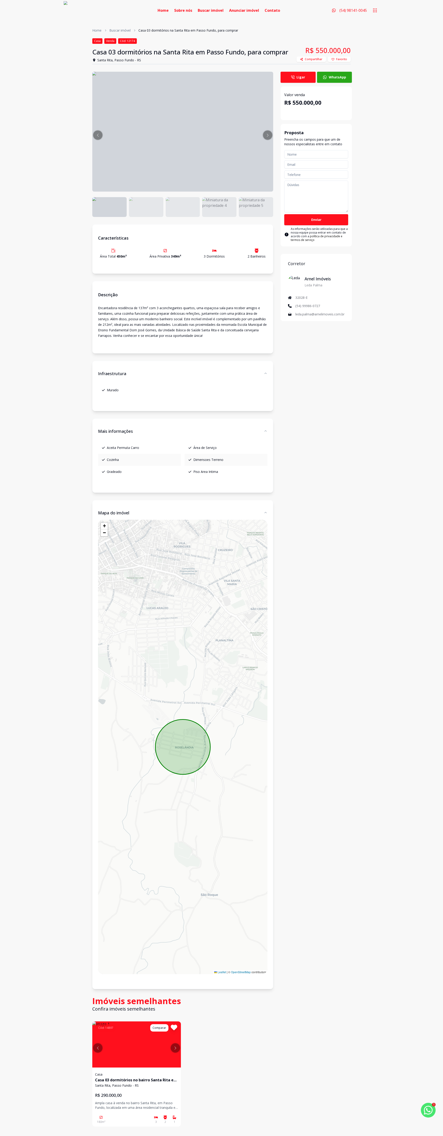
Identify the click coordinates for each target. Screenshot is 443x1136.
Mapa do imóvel (113, 513)
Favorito (341, 59)
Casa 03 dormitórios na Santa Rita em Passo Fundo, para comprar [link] (188, 30)
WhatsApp (337, 77)
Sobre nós (183, 10)
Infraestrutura (112, 373)
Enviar (316, 219)
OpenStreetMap (241, 972)
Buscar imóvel (211, 10)
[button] (97, 135)
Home (163, 10)
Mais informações (115, 431)
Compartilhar (313, 59)
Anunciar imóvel (244, 10)
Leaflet (221, 972)
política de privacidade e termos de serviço (316, 238)
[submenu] (375, 10)
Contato (272, 10)
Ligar (300, 77)
